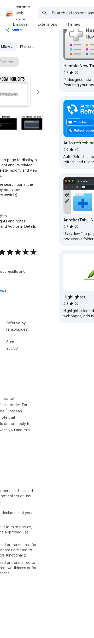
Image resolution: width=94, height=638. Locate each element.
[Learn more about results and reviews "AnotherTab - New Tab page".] (76, 226)
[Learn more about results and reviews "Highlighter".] (76, 303)
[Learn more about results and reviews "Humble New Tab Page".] (76, 72)
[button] (31, 123)
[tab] (21, 24)
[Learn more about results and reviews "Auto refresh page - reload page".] (76, 149)
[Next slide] (38, 92)
